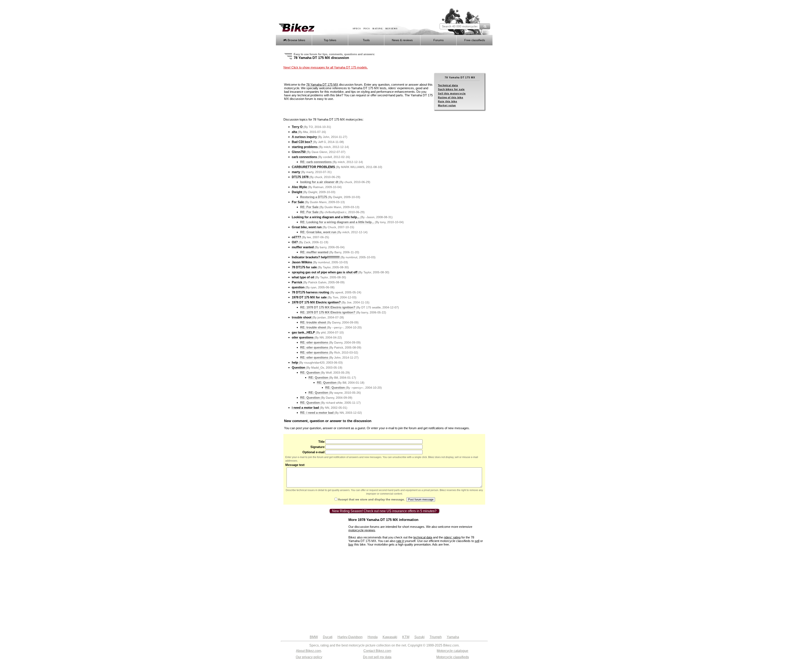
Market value (447, 105)
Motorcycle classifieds (452, 657)
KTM (405, 637)
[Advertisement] (352, 12)
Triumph (436, 637)
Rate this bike (447, 101)
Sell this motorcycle (452, 93)
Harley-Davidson (350, 637)
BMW (314, 637)
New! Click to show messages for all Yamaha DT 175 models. (325, 67)
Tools (366, 40)
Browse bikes (296, 40)
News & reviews (402, 40)
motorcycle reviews (361, 530)
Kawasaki (390, 637)
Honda (373, 637)
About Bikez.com (308, 651)
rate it (400, 541)
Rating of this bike (450, 97)
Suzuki (419, 637)
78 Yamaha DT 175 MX (322, 84)
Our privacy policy (309, 657)
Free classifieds (474, 40)
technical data (422, 537)
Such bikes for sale (451, 89)
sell (477, 541)
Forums (438, 40)
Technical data (448, 85)
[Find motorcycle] (485, 26)
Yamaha (453, 637)
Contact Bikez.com (377, 651)
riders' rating (452, 537)
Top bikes (330, 40)
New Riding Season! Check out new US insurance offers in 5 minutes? (384, 511)
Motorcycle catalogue (452, 651)
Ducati (327, 637)
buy (350, 544)
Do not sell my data (377, 657)
